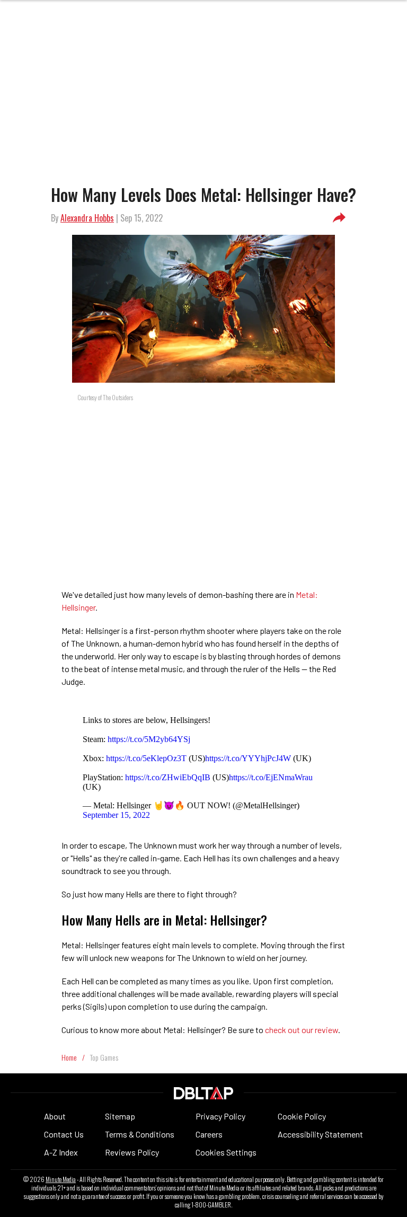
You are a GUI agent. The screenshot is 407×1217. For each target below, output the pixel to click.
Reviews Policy (132, 1152)
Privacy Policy (220, 1116)
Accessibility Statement (320, 1134)
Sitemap (120, 1116)
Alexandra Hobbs (87, 217)
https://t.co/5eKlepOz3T (146, 758)
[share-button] (339, 217)
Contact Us (64, 1134)
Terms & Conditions (139, 1134)
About (55, 1116)
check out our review (301, 1030)
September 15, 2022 (116, 814)
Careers (209, 1134)
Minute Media (61, 1179)
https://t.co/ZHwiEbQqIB (167, 777)
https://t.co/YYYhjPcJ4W (248, 758)
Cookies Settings (226, 1152)
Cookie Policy (302, 1116)
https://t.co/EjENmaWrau (271, 777)
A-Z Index (61, 1152)
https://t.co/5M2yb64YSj (149, 739)
